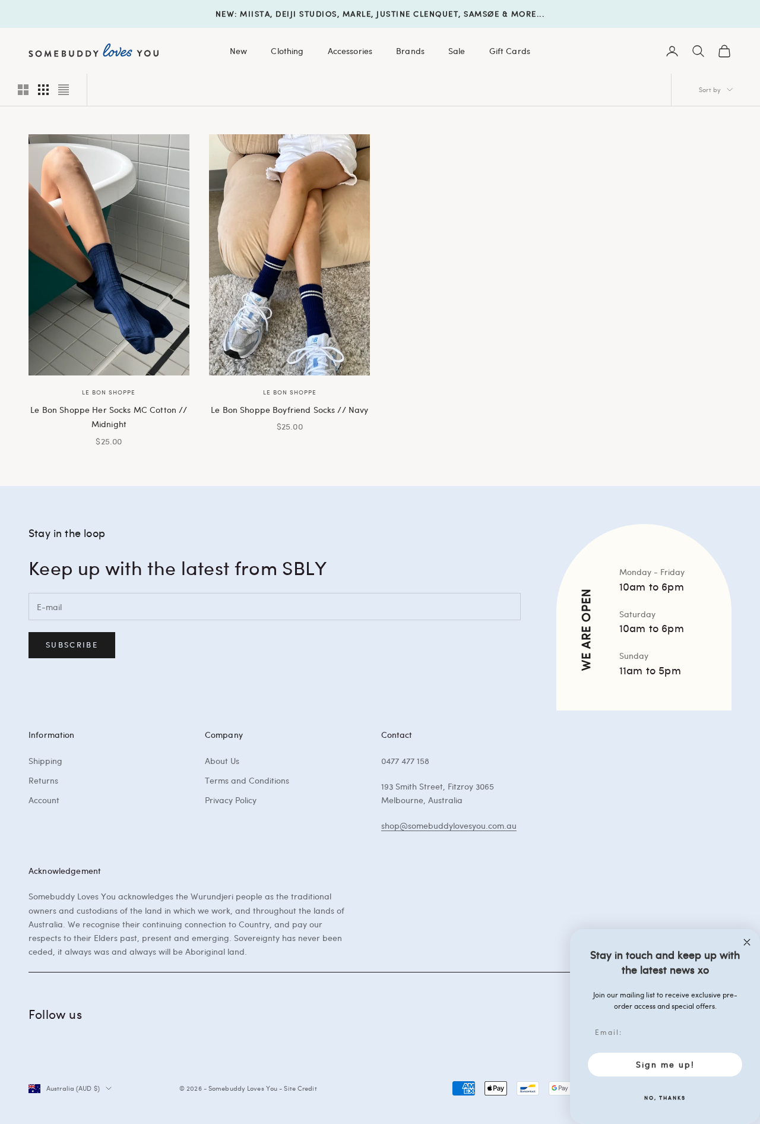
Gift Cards (509, 50)
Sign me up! (665, 1064)
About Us (222, 760)
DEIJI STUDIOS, (308, 13)
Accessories (350, 50)
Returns (43, 780)
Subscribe (72, 644)
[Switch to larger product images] (23, 90)
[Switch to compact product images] (63, 90)
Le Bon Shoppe (108, 392)
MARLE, (358, 13)
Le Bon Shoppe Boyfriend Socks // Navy (289, 409)
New (238, 50)
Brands (410, 50)
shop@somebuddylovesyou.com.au (449, 825)
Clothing (287, 50)
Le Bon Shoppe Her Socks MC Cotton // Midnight (108, 416)
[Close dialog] (747, 942)
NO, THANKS (665, 1097)
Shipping (45, 760)
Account (43, 800)
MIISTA (255, 13)
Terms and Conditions (247, 780)
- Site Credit (297, 1088)
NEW (225, 13)
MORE (524, 13)
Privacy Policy (230, 800)
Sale (457, 50)
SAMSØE (481, 13)
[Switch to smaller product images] (43, 90)
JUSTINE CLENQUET (417, 13)
